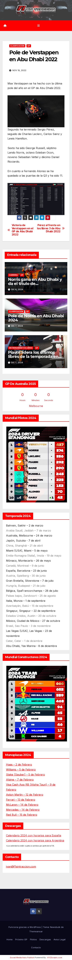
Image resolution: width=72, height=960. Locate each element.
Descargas (45, 939)
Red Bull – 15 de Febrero (21, 814)
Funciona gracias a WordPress (25, 927)
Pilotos (33, 939)
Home (10, 939)
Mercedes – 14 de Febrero (23, 809)
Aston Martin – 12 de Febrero (24, 794)
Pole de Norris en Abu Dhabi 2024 (36, 317)
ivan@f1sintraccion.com (21, 866)
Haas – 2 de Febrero (19, 764)
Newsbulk (55, 927)
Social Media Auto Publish (22, 957)
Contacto (36, 947)
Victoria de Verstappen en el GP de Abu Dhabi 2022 (22, 230)
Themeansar (36, 931)
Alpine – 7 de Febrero (20, 779)
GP (28, 46)
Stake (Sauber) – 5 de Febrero (25, 774)
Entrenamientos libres (20, 348)
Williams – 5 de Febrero (21, 769)
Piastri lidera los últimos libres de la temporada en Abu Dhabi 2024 (33, 356)
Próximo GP (21, 939)
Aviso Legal (59, 939)
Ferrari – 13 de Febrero (20, 799)
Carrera (13, 275)
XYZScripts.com (54, 957)
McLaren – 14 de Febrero (22, 804)
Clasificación (17, 46)
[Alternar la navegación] (38, 25)
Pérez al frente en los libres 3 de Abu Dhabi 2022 (48, 228)
